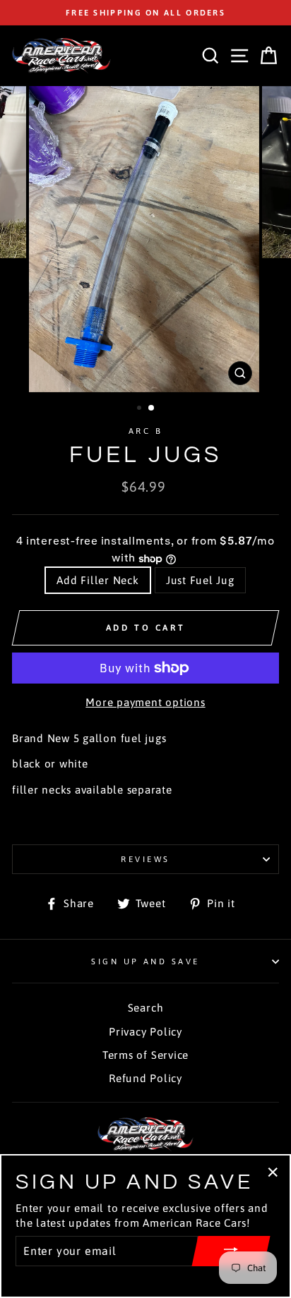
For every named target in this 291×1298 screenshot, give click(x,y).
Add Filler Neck (97, 580)
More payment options (145, 702)
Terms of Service (145, 1055)
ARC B (145, 430)
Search (146, 1008)
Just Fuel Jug (200, 580)
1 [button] (140, 409)
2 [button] (151, 408)
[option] (145, 12)
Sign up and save (145, 961)
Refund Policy (145, 1078)
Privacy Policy (145, 1032)
